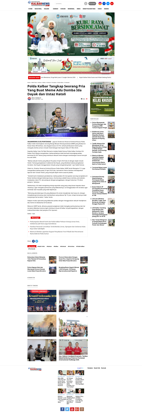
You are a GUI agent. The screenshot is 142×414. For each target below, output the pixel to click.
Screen (92, 3)
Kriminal (49, 82)
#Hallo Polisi (41, 246)
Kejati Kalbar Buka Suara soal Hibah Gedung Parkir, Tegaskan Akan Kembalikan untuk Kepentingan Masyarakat (102, 77)
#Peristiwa (71, 246)
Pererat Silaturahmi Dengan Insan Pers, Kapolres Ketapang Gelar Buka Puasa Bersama (69, 259)
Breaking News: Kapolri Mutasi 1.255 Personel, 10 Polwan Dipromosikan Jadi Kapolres (69, 269)
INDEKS (106, 9)
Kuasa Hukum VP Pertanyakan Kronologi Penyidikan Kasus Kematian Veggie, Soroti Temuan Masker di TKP (99, 191)
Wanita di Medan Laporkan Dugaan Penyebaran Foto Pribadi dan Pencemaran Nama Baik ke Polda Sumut (99, 160)
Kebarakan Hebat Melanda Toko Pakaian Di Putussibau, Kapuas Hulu (36, 259)
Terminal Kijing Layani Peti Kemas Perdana (99, 168)
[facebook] (104, 3)
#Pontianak (31, 249)
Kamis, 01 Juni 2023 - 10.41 (37, 99)
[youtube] (112, 3)
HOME (30, 9)
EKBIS (78, 9)
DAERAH (55, 9)
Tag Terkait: (32, 246)
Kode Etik (97, 368)
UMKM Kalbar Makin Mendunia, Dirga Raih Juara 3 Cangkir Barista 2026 (41, 77)
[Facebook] (33, 241)
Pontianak (67, 82)
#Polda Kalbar (80, 246)
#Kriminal (63, 246)
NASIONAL (38, 9)
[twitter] (108, 3)
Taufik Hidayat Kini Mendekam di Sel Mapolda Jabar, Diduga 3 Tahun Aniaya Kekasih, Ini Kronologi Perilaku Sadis (99, 148)
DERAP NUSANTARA (89, 9)
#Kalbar (56, 246)
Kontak (103, 368)
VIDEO (100, 9)
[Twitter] (36, 241)
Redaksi (90, 368)
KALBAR (46, 9)
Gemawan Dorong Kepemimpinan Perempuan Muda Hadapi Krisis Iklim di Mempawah (99, 180)
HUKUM (62, 9)
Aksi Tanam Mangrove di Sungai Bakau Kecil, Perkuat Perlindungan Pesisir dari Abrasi (99, 222)
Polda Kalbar (60, 82)
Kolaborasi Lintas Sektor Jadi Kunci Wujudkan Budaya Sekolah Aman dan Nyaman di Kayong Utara (98, 136)
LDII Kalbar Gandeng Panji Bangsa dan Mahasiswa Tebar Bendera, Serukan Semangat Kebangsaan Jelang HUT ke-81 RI (99, 212)
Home (28, 82)
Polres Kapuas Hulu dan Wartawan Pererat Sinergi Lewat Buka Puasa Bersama (36, 269)
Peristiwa (54, 82)
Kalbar (44, 82)
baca (83, 99)
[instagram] (100, 3)
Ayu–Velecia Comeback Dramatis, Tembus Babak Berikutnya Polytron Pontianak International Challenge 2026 (73, 358)
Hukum (39, 82)
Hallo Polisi (34, 82)
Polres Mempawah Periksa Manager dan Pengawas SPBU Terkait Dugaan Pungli (99, 125)
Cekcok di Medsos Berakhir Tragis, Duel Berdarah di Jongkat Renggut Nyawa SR (99, 201)
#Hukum (49, 246)
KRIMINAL (71, 9)
